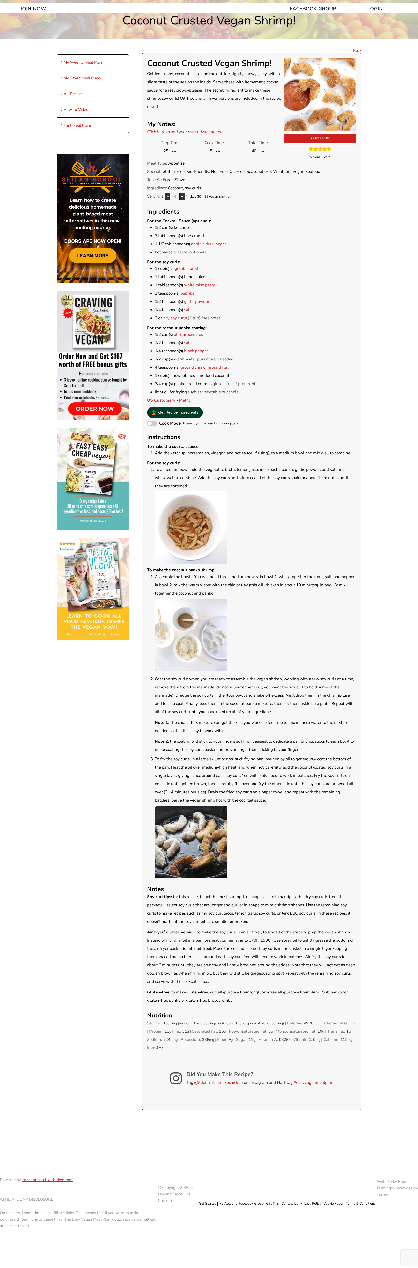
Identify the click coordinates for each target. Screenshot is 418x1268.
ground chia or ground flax (204, 367)
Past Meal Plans (78, 125)
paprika (187, 293)
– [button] (168, 196)
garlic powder (196, 301)
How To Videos (77, 109)
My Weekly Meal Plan (83, 62)
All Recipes (74, 94)
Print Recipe (320, 138)
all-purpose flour (189, 334)
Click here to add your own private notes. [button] (184, 132)
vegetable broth (185, 268)
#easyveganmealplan (313, 1082)
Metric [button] (185, 400)
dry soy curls (175, 318)
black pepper (196, 351)
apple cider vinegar (208, 244)
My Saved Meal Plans (82, 78)
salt (187, 310)
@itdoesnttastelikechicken (218, 1082)
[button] (175, 412)
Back (357, 50)
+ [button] (182, 196)
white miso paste (199, 285)
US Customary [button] (161, 400)
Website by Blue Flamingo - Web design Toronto (397, 1188)
